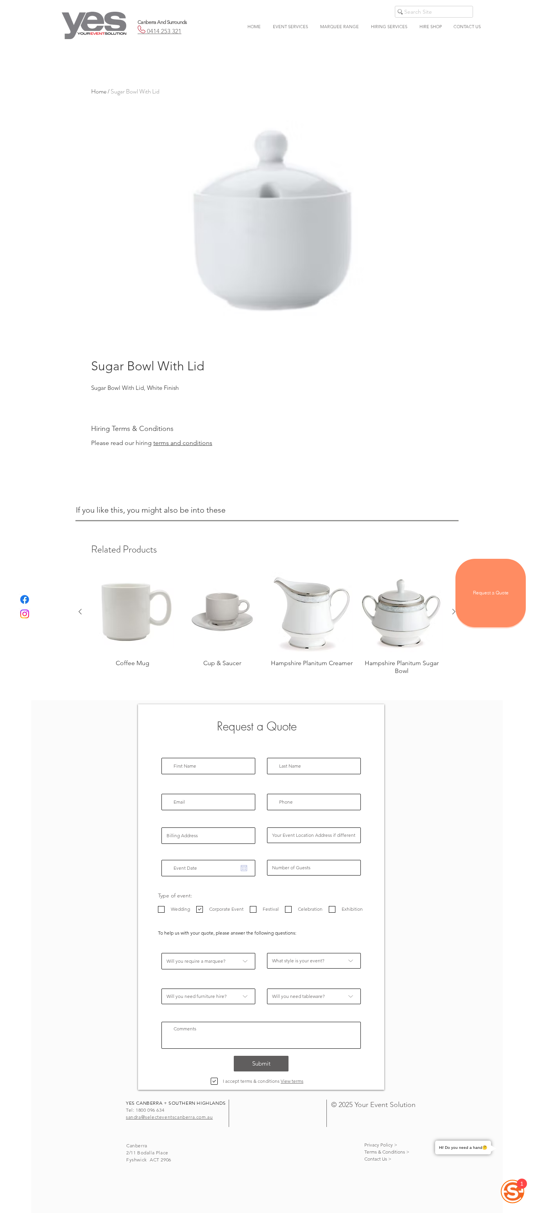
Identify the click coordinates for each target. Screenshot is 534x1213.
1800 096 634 (150, 1110)
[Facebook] (24, 599)
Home (98, 91)
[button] (290, 26)
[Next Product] (454, 611)
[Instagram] (24, 614)
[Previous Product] (80, 611)
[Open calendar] (244, 868)
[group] (267, 623)
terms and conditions (182, 443)
